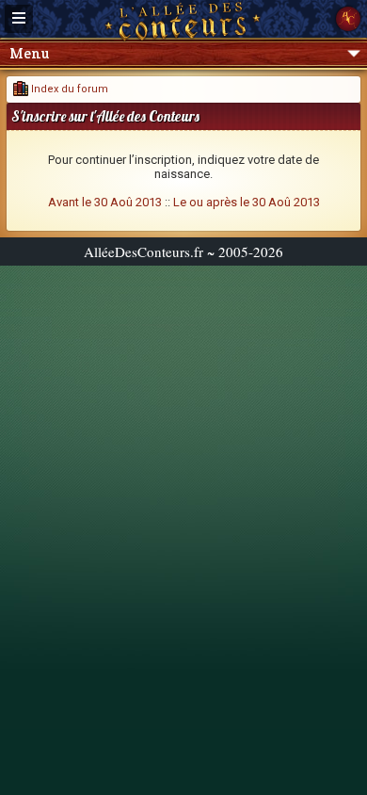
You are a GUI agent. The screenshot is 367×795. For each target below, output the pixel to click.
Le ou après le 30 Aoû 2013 (246, 202)
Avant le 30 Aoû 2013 (105, 202)
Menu (29, 53)
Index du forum (68, 89)
